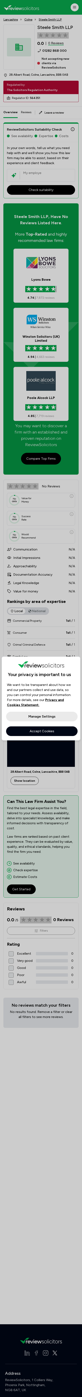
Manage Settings (42, 716)
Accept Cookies (42, 731)
